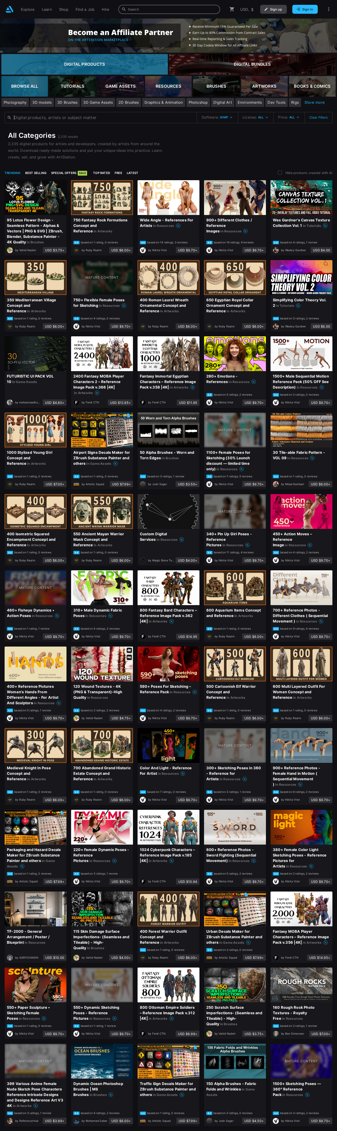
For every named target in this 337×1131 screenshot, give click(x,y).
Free (118, 173)
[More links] (328, 9)
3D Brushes (67, 102)
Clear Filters (318, 117)
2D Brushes (129, 102)
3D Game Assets (98, 102)
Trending (13, 173)
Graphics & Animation (163, 102)
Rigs (295, 102)
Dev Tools (276, 102)
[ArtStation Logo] (10, 9)
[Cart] (232, 9)
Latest (132, 173)
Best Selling (36, 173)
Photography (15, 102)
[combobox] (169, 9)
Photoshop (198, 102)
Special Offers (68, 173)
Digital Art (222, 102)
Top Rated (101, 173)
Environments (250, 102)
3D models (42, 102)
